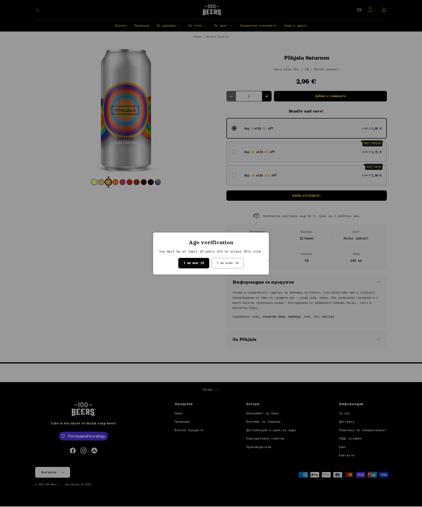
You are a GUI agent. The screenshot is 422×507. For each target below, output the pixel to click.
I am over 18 (194, 263)
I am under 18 (228, 263)
